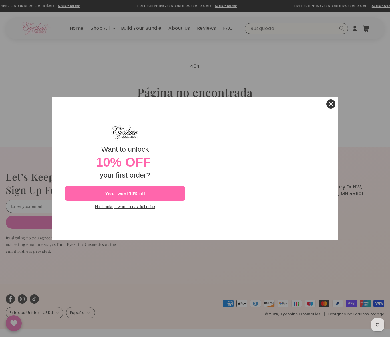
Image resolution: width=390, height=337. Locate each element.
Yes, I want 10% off (125, 193)
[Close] (331, 104)
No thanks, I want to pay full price (125, 206)
